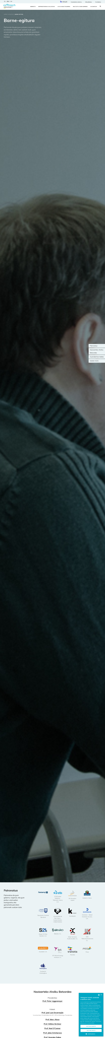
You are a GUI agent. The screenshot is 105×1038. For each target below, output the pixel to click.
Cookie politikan (90, 1023)
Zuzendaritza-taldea (97, 357)
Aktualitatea (88, 2)
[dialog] (91, 1014)
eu (8, 1)
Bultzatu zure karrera (80, 6)
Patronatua (93, 346)
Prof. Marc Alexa (52, 1019)
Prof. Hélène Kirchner (52, 1024)
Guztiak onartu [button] (91, 1026)
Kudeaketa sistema (76, 2)
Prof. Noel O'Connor (52, 1028)
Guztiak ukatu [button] (91, 1030)
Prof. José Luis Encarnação (52, 1013)
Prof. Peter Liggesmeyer (52, 1001)
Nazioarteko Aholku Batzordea (96, 351)
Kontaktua (98, 2)
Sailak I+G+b (94, 361)
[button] (91, 1034)
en (11, 1)
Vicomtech (93, 6)
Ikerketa (33, 6)
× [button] (101, 994)
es (4, 1)
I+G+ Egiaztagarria (64, 6)
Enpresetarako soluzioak (46, 6)
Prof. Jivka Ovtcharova (52, 1033)
